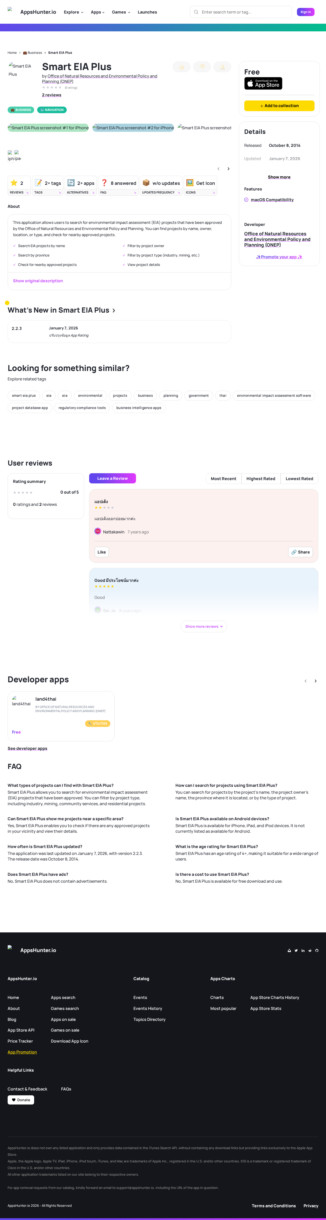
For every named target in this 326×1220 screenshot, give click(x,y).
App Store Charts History (274, 997)
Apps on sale (63, 1019)
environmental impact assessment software (274, 395)
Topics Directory (149, 1019)
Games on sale (65, 1030)
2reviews (51, 95)
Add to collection (281, 105)
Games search (65, 1008)
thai (223, 395)
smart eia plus (24, 395)
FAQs (66, 1089)
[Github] (316, 950)
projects (120, 395)
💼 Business (32, 52)
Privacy (311, 1206)
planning (171, 395)
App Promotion (22, 1052)
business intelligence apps (138, 407)
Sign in (306, 12)
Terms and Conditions (274, 1206)
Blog (12, 1019)
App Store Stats (265, 1008)
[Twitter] (296, 950)
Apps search (63, 997)
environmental (90, 395)
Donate (23, 1099)
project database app (30, 407)
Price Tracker (20, 1041)
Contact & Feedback (27, 1089)
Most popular (223, 1008)
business (145, 395)
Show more (279, 177)
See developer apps (27, 748)
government (199, 395)
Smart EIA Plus (60, 52)
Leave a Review (112, 478)
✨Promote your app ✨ (279, 257)
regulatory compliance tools (82, 407)
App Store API (21, 1030)
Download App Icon (69, 1041)
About (14, 1008)
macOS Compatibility (272, 199)
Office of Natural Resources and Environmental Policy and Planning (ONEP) (99, 78)
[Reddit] (309, 950)
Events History (147, 1008)
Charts (217, 997)
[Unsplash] (289, 950)
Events (140, 997)
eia (48, 395)
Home (12, 52)
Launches (147, 12)
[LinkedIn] (303, 950)
